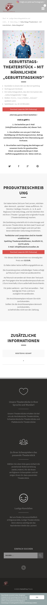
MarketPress (24, 589)
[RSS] (23, 567)
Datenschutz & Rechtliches (8, 599)
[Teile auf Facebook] (18, 166)
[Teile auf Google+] (28, 166)
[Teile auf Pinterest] (37, 166)
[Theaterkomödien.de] (9, 8)
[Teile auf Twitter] (9, 166)
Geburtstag (14, 22)
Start (4, 18)
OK (37, 597)
